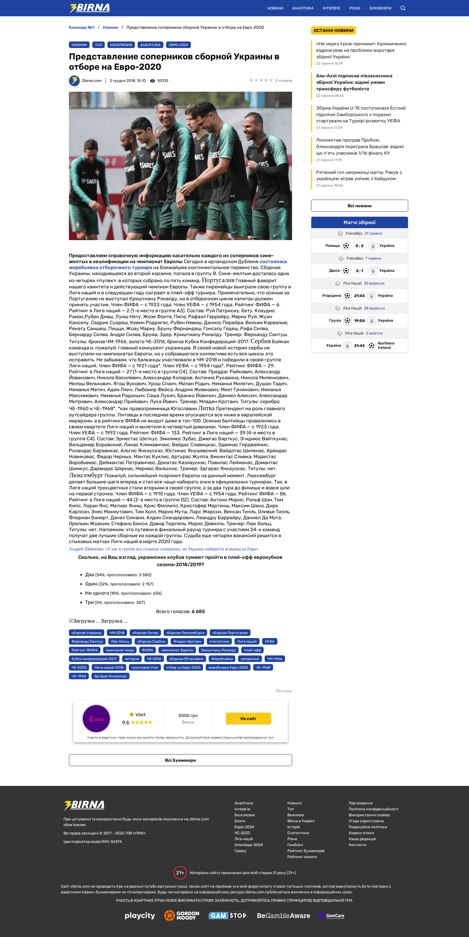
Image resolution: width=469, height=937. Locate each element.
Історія (293, 827)
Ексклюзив (121, 45)
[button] (403, 8)
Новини (275, 8)
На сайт (248, 718)
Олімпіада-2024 (248, 845)
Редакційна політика (368, 827)
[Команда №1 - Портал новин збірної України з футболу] (87, 8)
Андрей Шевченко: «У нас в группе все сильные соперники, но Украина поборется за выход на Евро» (164, 549)
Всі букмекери (180, 760)
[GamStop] (228, 916)
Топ (98, 45)
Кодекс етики (361, 833)
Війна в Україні (300, 821)
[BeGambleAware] (283, 916)
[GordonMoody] (181, 916)
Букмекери (380, 8)
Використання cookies (369, 815)
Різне (354, 8)
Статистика (298, 833)
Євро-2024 (178, 45)
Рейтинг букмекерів (306, 851)
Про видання (361, 803)
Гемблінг (295, 845)
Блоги (239, 821)
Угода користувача (366, 821)
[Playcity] (140, 916)
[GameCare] (331, 916)
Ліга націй (243, 839)
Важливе (295, 815)
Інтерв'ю (331, 8)
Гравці (240, 851)
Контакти (357, 845)
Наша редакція (362, 839)
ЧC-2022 (242, 833)
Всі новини (360, 205)
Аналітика (302, 8)
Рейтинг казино (302, 857)
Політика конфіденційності (373, 809)
